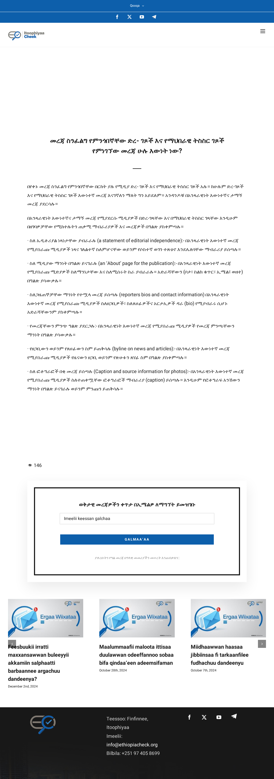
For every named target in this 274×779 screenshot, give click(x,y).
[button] (12, 644)
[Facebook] (189, 717)
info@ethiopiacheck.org (132, 744)
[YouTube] (219, 717)
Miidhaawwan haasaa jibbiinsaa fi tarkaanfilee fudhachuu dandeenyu (220, 655)
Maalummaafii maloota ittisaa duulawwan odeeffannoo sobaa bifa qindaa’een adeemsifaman (136, 655)
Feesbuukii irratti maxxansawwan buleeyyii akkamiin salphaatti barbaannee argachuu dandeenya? (38, 663)
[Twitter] (204, 717)
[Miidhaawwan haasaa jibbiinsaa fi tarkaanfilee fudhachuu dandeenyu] (228, 618)
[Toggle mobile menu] (263, 31)
